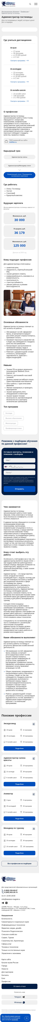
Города (4, 966)
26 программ (27, 806)
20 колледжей (11, 806)
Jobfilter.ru (13, 142)
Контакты (5, 975)
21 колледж (10, 771)
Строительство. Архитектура (13, 941)
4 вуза (8, 800)
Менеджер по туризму (14, 828)
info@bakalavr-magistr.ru (11, 899)
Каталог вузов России (10, 963)
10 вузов (9, 730)
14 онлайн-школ (11, 846)
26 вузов (9, 834)
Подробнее (19, 748)
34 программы (28, 777)
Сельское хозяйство (9, 934)
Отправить (19, 489)
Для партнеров (7, 972)
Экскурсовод (10, 723)
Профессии (24, 11)
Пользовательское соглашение (11, 1012)
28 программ (27, 771)
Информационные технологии (13, 925)
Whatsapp (18, 1002)
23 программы (28, 765)
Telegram (17, 997)
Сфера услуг (6, 944)
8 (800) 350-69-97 (10, 890)
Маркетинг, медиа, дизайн (11, 928)
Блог (3, 978)
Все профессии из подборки (19, 863)
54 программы (28, 742)
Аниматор (8, 794)
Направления (7, 915)
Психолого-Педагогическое (12, 931)
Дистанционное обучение (10, 11)
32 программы (28, 736)
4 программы (27, 800)
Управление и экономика (11, 953)
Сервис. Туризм (8, 938)
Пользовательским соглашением (22, 480)
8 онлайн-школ (11, 742)
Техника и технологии (10, 947)
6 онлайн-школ (11, 777)
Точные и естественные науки (13, 950)
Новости (5, 969)
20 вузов (9, 765)
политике (15, 1019)
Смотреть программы (18, 60)
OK (27, 1018)
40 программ (27, 834)
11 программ (27, 730)
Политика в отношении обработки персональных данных (19, 1010)
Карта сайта (6, 959)
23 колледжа (10, 736)
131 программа (28, 846)
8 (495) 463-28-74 (10, 892)
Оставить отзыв (19, 986)
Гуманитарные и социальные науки (15, 922)
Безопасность (7, 919)
